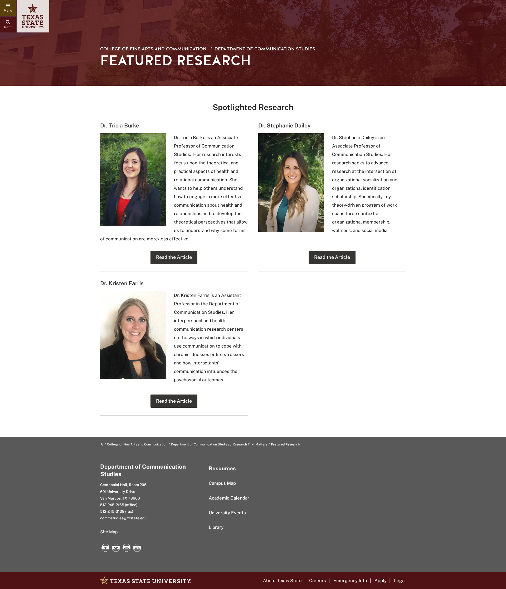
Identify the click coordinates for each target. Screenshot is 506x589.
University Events (227, 512)
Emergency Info (350, 580)
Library (216, 527)
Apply (380, 580)
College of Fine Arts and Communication (153, 49)
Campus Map (222, 483)
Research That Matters (250, 444)
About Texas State (282, 580)
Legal (400, 580)
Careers (317, 580)
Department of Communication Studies (265, 49)
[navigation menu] (8, 8)
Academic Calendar (229, 498)
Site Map (109, 531)
